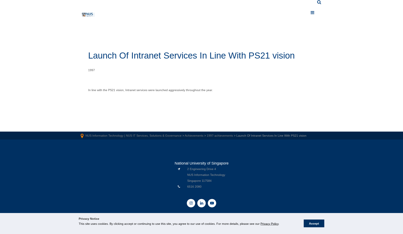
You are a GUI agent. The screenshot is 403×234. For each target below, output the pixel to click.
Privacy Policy (269, 223)
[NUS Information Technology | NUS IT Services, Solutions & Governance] (88, 15)
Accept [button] (314, 223)
